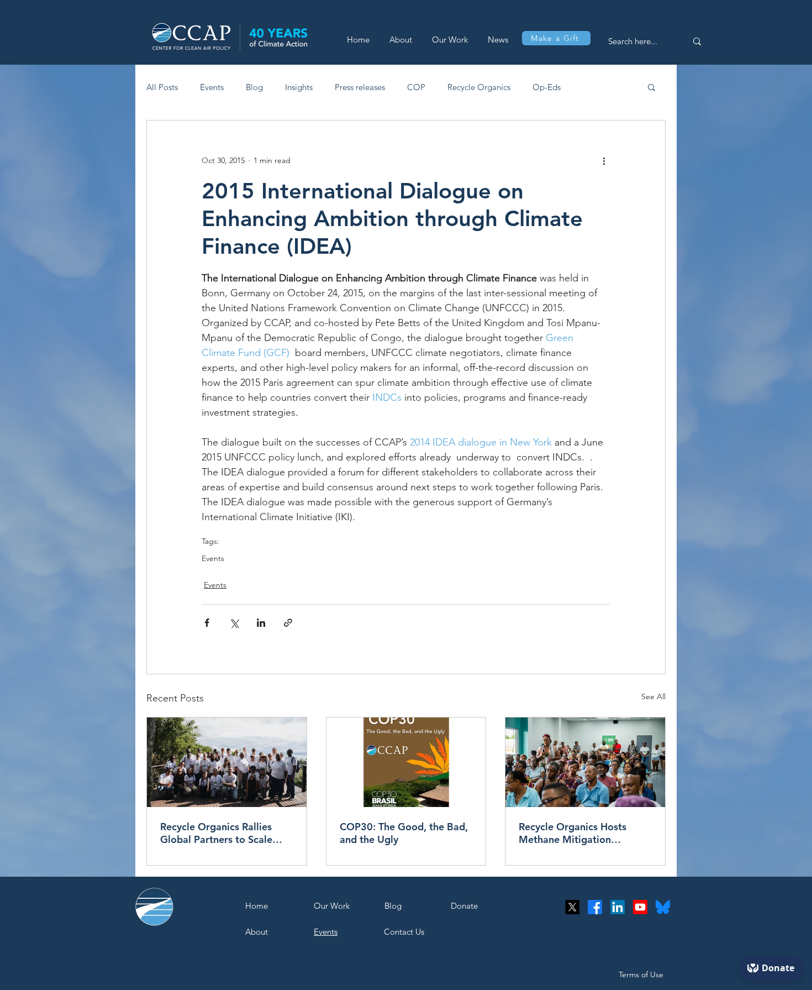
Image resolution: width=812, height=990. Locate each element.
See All (653, 696)
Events (212, 87)
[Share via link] (288, 622)
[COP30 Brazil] (406, 762)
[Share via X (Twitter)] (234, 622)
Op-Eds (546, 87)
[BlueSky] (663, 907)
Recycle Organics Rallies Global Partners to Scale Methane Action (216, 833)
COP (416, 87)
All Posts (162, 87)
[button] (651, 86)
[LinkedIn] (617, 907)
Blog (254, 87)
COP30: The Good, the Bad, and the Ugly (404, 833)
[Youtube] (640, 907)
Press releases (360, 87)
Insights (299, 87)
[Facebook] (595, 907)
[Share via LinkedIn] (261, 622)
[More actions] (603, 160)
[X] (572, 907)
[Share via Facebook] (207, 622)
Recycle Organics (478, 87)
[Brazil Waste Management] (227, 762)
